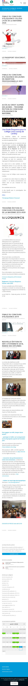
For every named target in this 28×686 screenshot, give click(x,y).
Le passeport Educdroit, (14, 57)
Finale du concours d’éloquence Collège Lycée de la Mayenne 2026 (12, 19)
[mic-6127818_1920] (14, 90)
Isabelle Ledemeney (12, 51)
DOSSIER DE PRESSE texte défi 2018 (12, 523)
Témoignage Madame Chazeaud (11, 198)
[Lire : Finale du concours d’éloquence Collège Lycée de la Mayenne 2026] (3, 563)
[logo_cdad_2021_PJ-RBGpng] (11, 3)
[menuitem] (20, 3)
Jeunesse (15, 24)
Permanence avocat (7, 609)
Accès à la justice (6, 577)
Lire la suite (4, 48)
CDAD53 (4, 585)
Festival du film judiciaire (8, 591)
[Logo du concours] (14, 227)
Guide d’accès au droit (7, 671)
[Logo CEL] (14, 37)
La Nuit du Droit (6, 603)
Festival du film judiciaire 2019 (10, 593)
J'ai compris (14, 683)
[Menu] (24, 3)
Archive (4, 583)
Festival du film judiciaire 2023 (10, 595)
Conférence (5, 589)
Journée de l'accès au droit (9, 601)
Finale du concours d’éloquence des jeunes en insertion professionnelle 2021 (13, 78)
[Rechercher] (20, 3)
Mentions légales (6, 669)
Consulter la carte (14, 554)
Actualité (4, 24)
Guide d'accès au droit (7, 597)
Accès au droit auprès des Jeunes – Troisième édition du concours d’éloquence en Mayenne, (13, 109)
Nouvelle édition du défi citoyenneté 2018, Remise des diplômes (13, 343)
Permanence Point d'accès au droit (11, 611)
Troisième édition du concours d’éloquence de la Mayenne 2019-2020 (14, 210)
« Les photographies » (14, 482)
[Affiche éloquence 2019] (14, 326)
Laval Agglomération (17, 214)
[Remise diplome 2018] (14, 354)
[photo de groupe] (14, 122)
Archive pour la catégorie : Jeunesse (12, 8)
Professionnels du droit (8, 615)
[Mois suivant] (24, 624)
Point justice (5, 613)
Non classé (4, 319)
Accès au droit (5, 579)
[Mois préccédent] (4, 624)
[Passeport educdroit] (14, 63)
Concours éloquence (9, 24)
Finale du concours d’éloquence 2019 (12, 315)
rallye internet (21, 451)
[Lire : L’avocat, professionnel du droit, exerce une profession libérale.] (3, 567)
